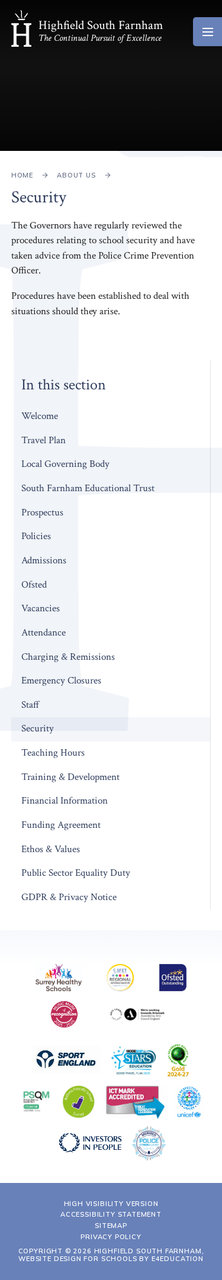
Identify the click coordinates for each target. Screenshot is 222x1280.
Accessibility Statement (111, 1214)
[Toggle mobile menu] (207, 31)
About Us (76, 175)
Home (22, 175)
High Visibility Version (111, 1204)
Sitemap (111, 1225)
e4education (178, 1259)
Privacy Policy (111, 1237)
